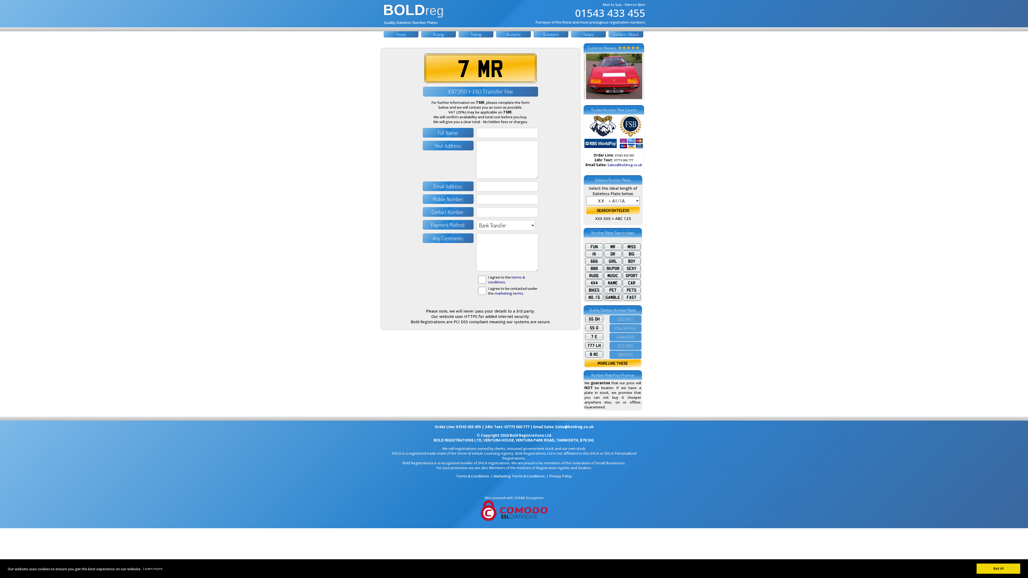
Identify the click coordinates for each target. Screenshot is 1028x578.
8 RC (594, 354)
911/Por (612, 268)
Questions (551, 34)
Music (612, 275)
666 (594, 261)
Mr (612, 246)
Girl (613, 261)
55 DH (594, 319)
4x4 (594, 283)
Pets (631, 290)
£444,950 (625, 337)
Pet (613, 290)
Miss (632, 246)
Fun (594, 246)
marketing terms (508, 293)
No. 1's (594, 297)
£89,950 (625, 354)
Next (636, 76)
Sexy (631, 268)
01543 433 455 (610, 13)
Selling (476, 34)
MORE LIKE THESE (613, 363)
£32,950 (625, 319)
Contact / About (625, 34)
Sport (632, 275)
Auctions (513, 34)
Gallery (588, 34)
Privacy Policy (560, 476)
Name (613, 283)
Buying (438, 34)
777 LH (594, 345)
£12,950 (625, 345)
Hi (594, 254)
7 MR (480, 68)
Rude (594, 275)
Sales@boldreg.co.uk (624, 164)
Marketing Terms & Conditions (519, 476)
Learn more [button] (152, 568)
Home (401, 34)
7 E (594, 336)
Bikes (594, 290)
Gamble (613, 297)
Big (631, 254)
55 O (594, 327)
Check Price (625, 328)
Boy (631, 261)
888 (594, 268)
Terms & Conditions (472, 476)
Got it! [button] (998, 568)
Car (631, 283)
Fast (631, 297)
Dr (612, 254)
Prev (591, 76)
